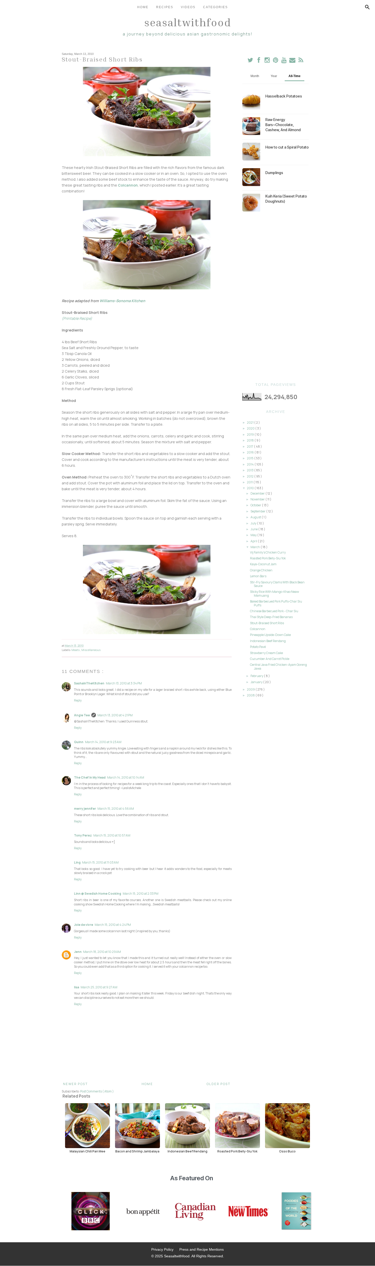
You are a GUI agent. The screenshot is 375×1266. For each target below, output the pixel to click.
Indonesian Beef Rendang (268, 641)
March (255, 547)
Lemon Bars (258, 576)
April (254, 541)
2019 (250, 434)
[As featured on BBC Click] (90, 1211)
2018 (250, 440)
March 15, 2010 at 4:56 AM (115, 808)
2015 (250, 458)
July (254, 523)
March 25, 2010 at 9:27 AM (99, 987)
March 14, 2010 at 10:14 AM (125, 777)
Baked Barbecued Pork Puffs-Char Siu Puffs (276, 603)
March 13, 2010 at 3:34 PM (124, 683)
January (257, 682)
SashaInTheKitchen (89, 683)
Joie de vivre (83, 925)
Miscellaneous (91, 650)
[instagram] (267, 61)
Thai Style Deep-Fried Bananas (271, 617)
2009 (251, 689)
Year (274, 76)
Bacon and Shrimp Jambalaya (137, 1151)
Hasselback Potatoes (283, 96)
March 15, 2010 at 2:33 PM (140, 893)
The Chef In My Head (90, 777)
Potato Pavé (258, 647)
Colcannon (128, 185)
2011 (250, 482)
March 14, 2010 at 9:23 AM (103, 742)
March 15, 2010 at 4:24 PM (113, 925)
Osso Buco (287, 1151)
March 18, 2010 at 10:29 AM (102, 952)
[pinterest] (276, 61)
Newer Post (75, 1084)
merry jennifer (85, 808)
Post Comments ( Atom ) (97, 1091)
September (258, 511)
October (256, 505)
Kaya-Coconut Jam (263, 564)
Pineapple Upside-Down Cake (270, 635)
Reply (78, 700)
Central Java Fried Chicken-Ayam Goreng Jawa (278, 666)
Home (142, 7)
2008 (251, 695)
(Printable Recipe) (77, 318)
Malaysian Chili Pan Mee (87, 1151)
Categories (215, 7)
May (254, 535)
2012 (250, 476)
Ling (77, 862)
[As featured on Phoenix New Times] (248, 1211)
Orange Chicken (261, 570)
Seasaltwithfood (187, 22)
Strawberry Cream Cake (266, 653)
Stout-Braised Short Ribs (267, 623)
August (256, 517)
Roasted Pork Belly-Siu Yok (268, 558)
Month (255, 76)
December (258, 493)
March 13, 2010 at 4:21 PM (115, 715)
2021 (250, 422)
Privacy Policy (162, 1249)
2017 (250, 446)
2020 (251, 428)
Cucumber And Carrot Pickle (269, 659)
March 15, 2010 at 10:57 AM (111, 835)
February (257, 676)
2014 (250, 464)
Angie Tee (82, 715)
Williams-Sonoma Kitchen (122, 300)
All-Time (295, 76)
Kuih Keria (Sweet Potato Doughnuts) (286, 198)
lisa (76, 987)
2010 (250, 488)
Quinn (78, 742)
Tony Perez (83, 835)
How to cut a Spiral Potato (287, 147)
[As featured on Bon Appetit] (142, 1211)
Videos (188, 7)
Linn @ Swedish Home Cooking (97, 893)
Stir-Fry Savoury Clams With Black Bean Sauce (277, 584)
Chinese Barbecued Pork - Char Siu (274, 611)
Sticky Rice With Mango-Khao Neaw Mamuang (274, 593)
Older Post (218, 1084)
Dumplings (274, 172)
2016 (250, 452)
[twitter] (250, 61)
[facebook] (259, 61)
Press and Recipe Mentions (201, 1249)
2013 (250, 470)
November (258, 499)
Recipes (164, 7)
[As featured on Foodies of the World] (296, 1211)
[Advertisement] (275, 297)
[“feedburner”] (301, 61)
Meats (75, 650)
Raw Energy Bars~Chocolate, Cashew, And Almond (283, 124)
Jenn (78, 952)
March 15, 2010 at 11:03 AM (100, 862)
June (254, 529)
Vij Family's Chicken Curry (268, 552)
